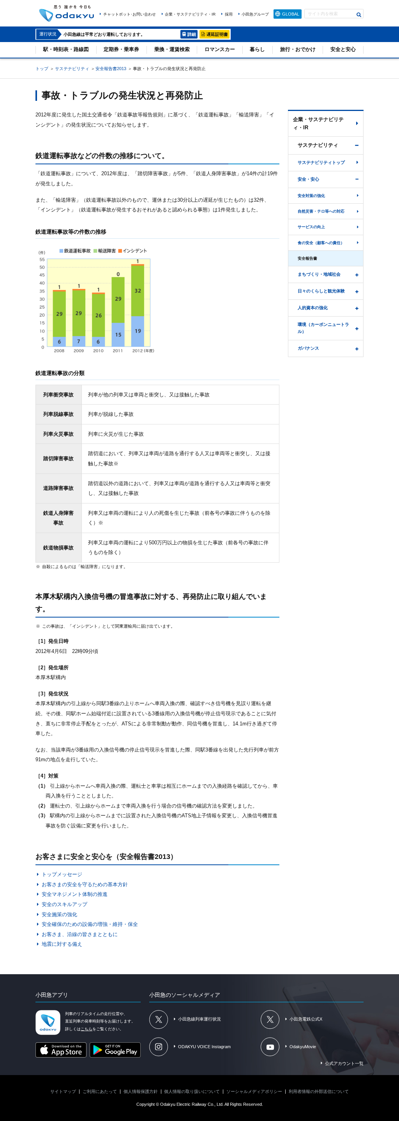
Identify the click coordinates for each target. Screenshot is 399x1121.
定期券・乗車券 (121, 49)
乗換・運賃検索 (172, 49)
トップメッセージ (62, 874)
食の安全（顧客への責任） (321, 243)
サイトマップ (63, 1091)
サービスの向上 (311, 227)
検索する (359, 14)
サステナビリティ (72, 68)
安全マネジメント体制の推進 (74, 894)
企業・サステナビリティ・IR (190, 14)
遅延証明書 (217, 34)
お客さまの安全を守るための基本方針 (84, 884)
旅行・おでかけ (298, 49)
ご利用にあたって (100, 1091)
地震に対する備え (62, 944)
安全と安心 (343, 49)
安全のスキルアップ (64, 904)
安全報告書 (307, 258)
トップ (41, 68)
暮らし (257, 49)
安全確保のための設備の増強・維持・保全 (90, 924)
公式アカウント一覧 (344, 1063)
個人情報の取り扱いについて (192, 1091)
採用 (229, 14)
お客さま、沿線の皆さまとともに (79, 934)
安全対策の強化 (311, 196)
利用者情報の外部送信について (319, 1091)
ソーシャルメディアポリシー (254, 1091)
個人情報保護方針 (141, 1091)
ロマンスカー (220, 49)
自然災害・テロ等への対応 (321, 211)
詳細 (191, 34)
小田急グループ (255, 14)
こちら (86, 1029)
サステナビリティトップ (321, 162)
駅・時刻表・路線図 (66, 49)
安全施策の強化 (59, 914)
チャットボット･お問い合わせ (129, 14)
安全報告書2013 (110, 68)
